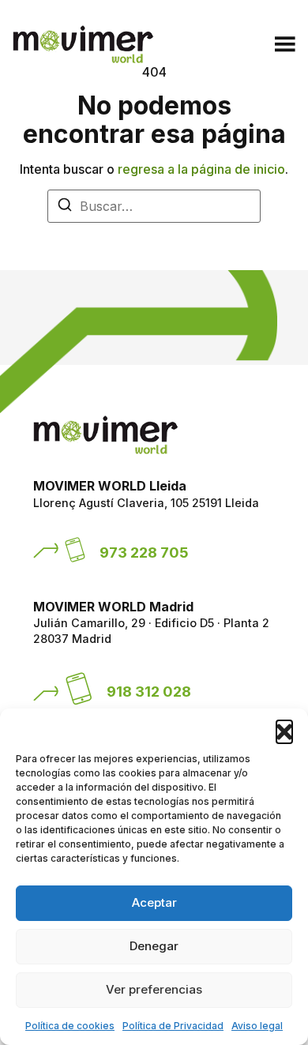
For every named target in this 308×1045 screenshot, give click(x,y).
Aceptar (154, 902)
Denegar (154, 945)
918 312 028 (149, 691)
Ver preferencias (154, 989)
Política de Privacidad (172, 1026)
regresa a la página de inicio (201, 169)
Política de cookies (70, 1026)
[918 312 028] (79, 688)
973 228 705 (144, 552)
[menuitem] (202, 46)
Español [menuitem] (189, 47)
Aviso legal (257, 1026)
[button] (284, 728)
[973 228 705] (75, 549)
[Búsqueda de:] (154, 206)
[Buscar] (64, 207)
